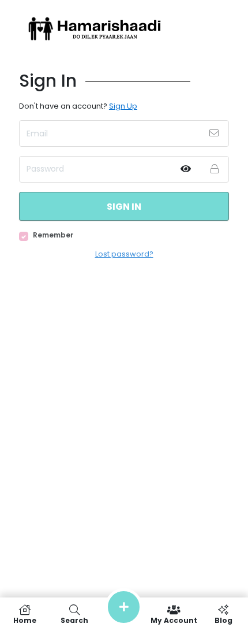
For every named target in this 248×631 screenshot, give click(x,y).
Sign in (124, 206)
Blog (223, 619)
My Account (174, 619)
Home (24, 619)
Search (74, 619)
